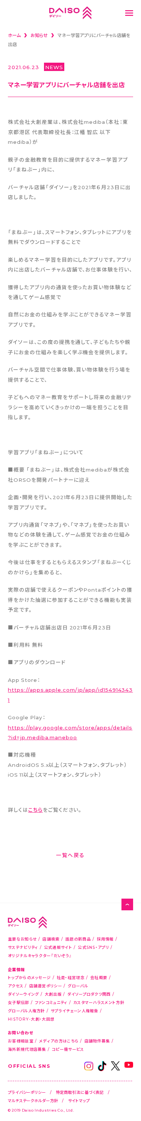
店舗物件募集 (97, 1041)
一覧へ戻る (70, 855)
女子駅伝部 (18, 1002)
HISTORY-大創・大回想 (31, 1019)
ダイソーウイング (23, 994)
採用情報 (105, 939)
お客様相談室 (20, 1041)
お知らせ (39, 35)
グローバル (78, 985)
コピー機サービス (68, 1049)
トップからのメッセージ (29, 977)
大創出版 (53, 994)
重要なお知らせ (22, 939)
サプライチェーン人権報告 (75, 1010)
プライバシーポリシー (27, 1092)
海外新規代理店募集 (27, 1049)
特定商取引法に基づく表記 (80, 1092)
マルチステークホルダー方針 (33, 1100)
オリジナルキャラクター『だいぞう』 (40, 955)
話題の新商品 (78, 939)
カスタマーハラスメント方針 (98, 1002)
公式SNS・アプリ (93, 947)
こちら (35, 809)
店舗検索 (50, 939)
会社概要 (98, 977)
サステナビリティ (23, 947)
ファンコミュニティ (51, 1002)
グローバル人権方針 (26, 1010)
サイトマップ (78, 1100)
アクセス (15, 985)
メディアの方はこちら (59, 1041)
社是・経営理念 (71, 977)
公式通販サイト (58, 947)
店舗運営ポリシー (45, 985)
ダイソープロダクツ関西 (89, 994)
